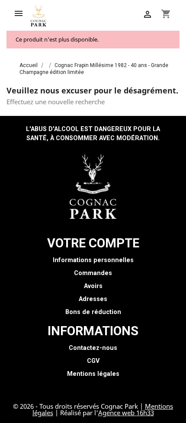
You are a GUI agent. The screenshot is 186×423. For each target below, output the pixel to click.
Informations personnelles (93, 260)
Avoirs (93, 286)
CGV (93, 361)
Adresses (93, 299)
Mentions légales (93, 374)
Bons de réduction (93, 312)
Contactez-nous (93, 348)
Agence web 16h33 (126, 412)
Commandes (93, 273)
